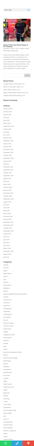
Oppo (5, 381)
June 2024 (6, 135)
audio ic (5, 282)
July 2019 (6, 237)
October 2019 (7, 228)
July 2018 (6, 257)
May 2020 (6, 210)
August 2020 (7, 202)
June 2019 (6, 240)
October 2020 (7, 196)
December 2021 (8, 167)
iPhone (27, 48)
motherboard (7, 372)
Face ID (5, 320)
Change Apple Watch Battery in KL (14, 95)
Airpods (5, 265)
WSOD (5, 433)
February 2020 (7, 216)
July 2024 (6, 132)
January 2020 (7, 219)
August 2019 (7, 234)
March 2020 (7, 213)
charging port (7, 314)
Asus (4, 279)
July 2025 (6, 117)
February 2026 (7, 109)
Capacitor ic (7, 305)
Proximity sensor (8, 387)
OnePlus (6, 378)
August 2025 (7, 114)
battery (5, 291)
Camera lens (7, 300)
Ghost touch (7, 329)
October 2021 (7, 173)
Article (5, 276)
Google (5, 332)
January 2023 (7, 146)
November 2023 (8, 141)
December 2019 (8, 222)
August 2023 (7, 144)
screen (5, 401)
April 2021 (6, 181)
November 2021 (8, 170)
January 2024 (7, 138)
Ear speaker (7, 317)
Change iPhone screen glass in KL (14, 84)
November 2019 (8, 225)
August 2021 (7, 178)
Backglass (6, 288)
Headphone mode (9, 335)
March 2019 (7, 248)
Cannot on (6, 303)
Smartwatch (7, 407)
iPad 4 (5, 349)
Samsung (6, 399)
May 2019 (6, 242)
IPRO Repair (7, 51)
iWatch (5, 364)
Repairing (15, 51)
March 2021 (7, 184)
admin (7, 48)
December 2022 (8, 149)
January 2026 (7, 112)
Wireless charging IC (9, 431)
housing (5, 340)
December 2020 (8, 193)
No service (6, 375)
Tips (4, 416)
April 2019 (6, 245)
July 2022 (6, 164)
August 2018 (7, 254)
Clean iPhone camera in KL (12, 90)
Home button (7, 337)
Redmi (5, 390)
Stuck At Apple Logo (9, 410)
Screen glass (7, 404)
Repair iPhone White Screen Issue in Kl (15, 93)
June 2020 (6, 207)
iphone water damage (10, 358)
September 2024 (8, 126)
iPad (4, 346)
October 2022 (7, 155)
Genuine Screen (8, 326)
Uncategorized (8, 422)
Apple (22, 48)
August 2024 (7, 129)
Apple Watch (7, 273)
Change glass (7, 308)
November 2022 (8, 152)
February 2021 (7, 187)
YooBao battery (8, 439)
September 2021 (8, 175)
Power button (7, 384)
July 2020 (6, 205)
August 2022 (7, 161)
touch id (6, 419)
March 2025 (7, 123)
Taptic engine (7, 413)
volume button (8, 425)
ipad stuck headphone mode (12, 352)
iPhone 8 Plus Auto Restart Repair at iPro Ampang (15, 45)
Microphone (7, 369)
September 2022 (8, 158)
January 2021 (7, 190)
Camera (5, 297)
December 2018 (8, 251)
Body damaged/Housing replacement (15, 294)
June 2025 (6, 120)
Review (5, 396)
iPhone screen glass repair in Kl (13, 87)
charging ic (6, 311)
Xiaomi (5, 436)
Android (5, 268)
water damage (7, 428)
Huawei (5, 343)
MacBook (6, 366)
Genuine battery (8, 323)
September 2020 (8, 199)
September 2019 (8, 231)
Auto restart (7, 285)
